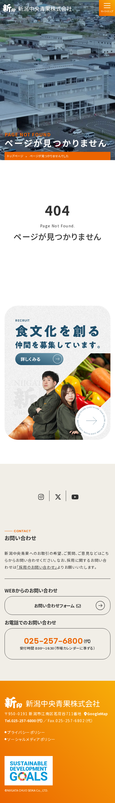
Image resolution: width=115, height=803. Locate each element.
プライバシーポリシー (26, 732)
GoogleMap (97, 713)
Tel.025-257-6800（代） (24, 720)
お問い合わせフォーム (54, 605)
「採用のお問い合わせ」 (37, 567)
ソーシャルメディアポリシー (31, 739)
